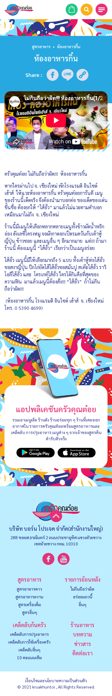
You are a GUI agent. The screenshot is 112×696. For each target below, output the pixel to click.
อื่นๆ (82, 604)
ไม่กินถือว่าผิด (82, 589)
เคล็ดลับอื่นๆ (29, 649)
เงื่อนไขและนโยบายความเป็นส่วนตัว (56, 680)
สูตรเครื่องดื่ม (29, 604)
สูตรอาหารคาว (29, 589)
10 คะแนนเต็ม (29, 657)
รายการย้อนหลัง (82, 579)
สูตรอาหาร (41, 46)
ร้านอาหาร (82, 624)
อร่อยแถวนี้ (82, 596)
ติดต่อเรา (82, 653)
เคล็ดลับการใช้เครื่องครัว (29, 642)
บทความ (82, 634)
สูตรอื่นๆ (29, 612)
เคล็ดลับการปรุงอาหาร (29, 634)
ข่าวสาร (82, 643)
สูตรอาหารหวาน (29, 596)
